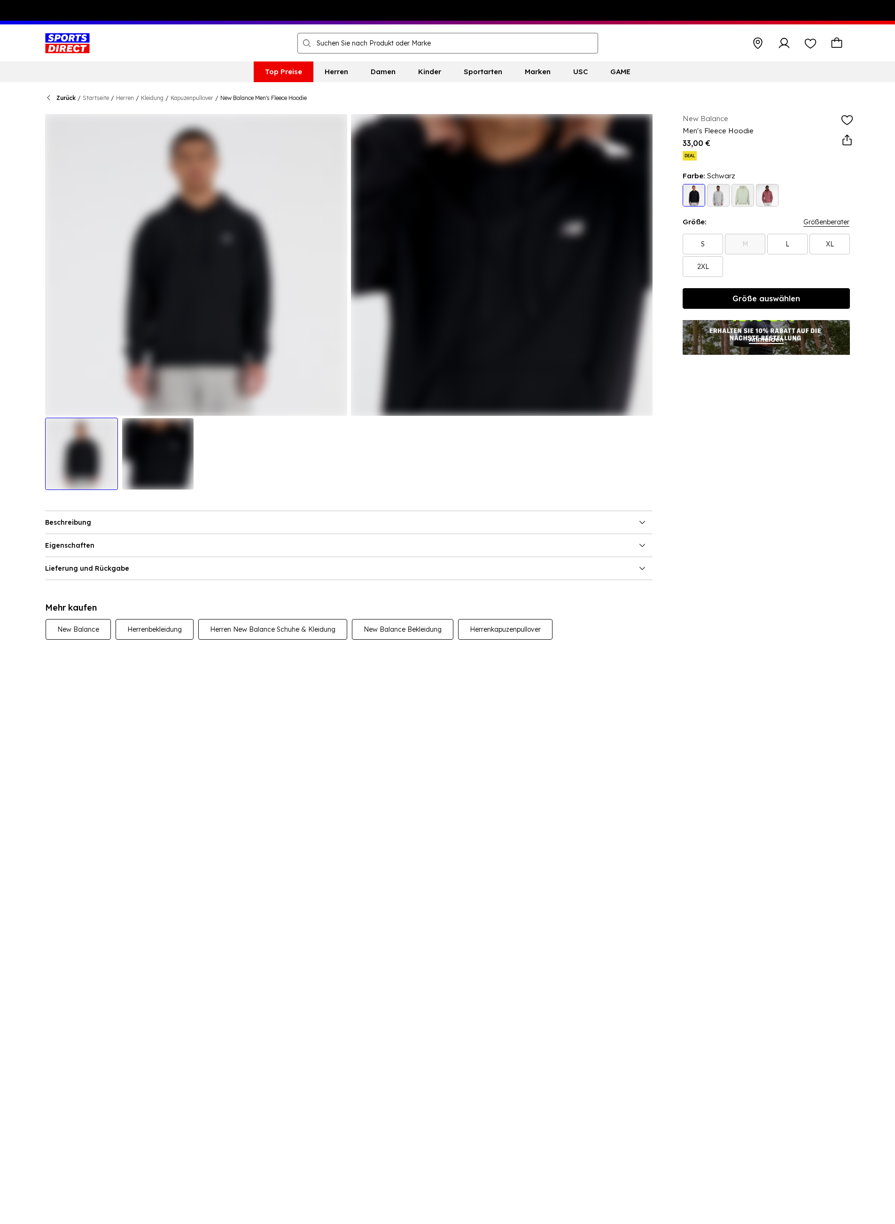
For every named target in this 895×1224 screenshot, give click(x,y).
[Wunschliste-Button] (810, 43)
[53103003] (694, 195)
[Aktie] (847, 140)
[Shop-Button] (758, 43)
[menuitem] (283, 71)
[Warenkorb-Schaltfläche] (837, 43)
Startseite (96, 97)
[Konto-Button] (784, 43)
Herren (125, 97)
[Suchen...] (306, 43)
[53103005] (767, 195)
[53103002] (718, 195)
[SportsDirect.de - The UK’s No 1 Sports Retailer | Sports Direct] (67, 43)
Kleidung (152, 97)
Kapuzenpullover (192, 97)
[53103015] (743, 195)
